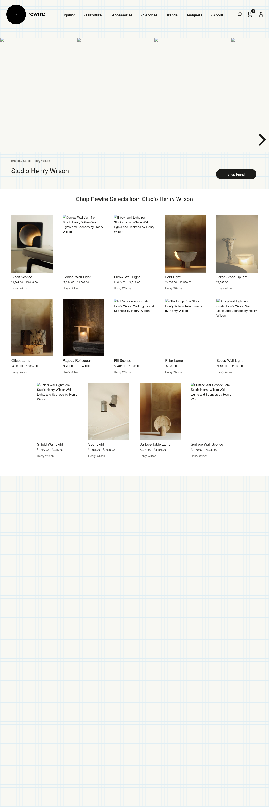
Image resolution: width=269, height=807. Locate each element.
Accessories (122, 14)
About (218, 14)
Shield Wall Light (50, 444)
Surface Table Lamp (155, 444)
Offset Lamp (20, 360)
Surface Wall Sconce (207, 444)
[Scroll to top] (254, 797)
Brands (172, 14)
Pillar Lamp (174, 360)
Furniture (94, 14)
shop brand (236, 174)
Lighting (68, 14)
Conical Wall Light (77, 276)
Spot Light (96, 444)
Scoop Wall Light (229, 360)
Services (150, 14)
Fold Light (173, 276)
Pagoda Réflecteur (77, 360)
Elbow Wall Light (127, 276)
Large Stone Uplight (231, 276)
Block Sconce (21, 276)
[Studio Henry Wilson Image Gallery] (134, 95)
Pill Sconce (122, 360)
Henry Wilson (19, 288)
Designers (194, 14)
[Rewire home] (25, 14)
